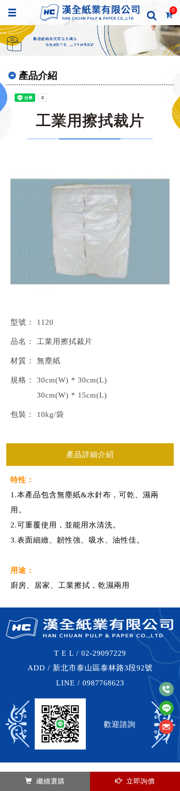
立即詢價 (140, 781)
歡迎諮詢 (120, 724)
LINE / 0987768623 (90, 683)
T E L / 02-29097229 (90, 653)
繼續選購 (50, 781)
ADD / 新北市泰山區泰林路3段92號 (90, 668)
